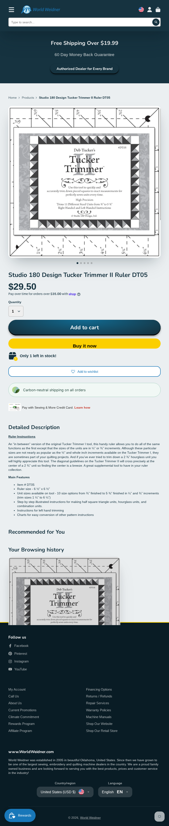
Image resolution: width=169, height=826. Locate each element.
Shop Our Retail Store (102, 731)
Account (149, 9)
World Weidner (90, 817)
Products (28, 97)
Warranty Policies (98, 710)
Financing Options (99, 689)
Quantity (14, 302)
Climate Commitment (23, 717)
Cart (158, 9)
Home (12, 97)
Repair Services (97, 703)
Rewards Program (21, 724)
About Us (15, 703)
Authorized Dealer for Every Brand (85, 68)
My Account (17, 689)
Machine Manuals (99, 717)
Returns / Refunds (99, 696)
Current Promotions (22, 710)
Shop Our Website (99, 724)
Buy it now (84, 345)
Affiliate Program (20, 731)
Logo (40, 10)
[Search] (156, 22)
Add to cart (84, 327)
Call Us (13, 696)
